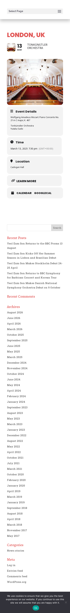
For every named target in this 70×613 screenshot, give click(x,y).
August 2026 (15, 312)
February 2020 (16, 480)
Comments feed (17, 576)
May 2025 (13, 351)
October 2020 (15, 474)
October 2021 (15, 457)
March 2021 (14, 468)
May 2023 (13, 418)
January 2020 (16, 485)
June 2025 (13, 346)
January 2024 (16, 401)
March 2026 (14, 329)
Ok (35, 608)
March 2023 (14, 424)
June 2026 (13, 318)
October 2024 (15, 373)
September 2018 (17, 508)
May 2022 (13, 446)
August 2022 (15, 441)
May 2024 (13, 385)
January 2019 (16, 502)
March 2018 (14, 524)
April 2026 (14, 323)
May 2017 (13, 535)
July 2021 (13, 463)
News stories (15, 550)
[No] (65, 602)
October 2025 (15, 334)
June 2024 (13, 379)
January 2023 (16, 429)
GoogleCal (42, 193)
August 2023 (15, 413)
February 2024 (16, 396)
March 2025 (14, 357)
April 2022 (14, 452)
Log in (11, 565)
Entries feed (15, 570)
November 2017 (17, 530)
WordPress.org (16, 582)
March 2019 (14, 496)
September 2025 (17, 340)
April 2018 (13, 519)
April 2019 (13, 491)
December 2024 (17, 362)
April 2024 (14, 390)
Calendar (24, 193)
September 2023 (17, 407)
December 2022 (16, 435)
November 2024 (17, 368)
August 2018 (15, 513)
